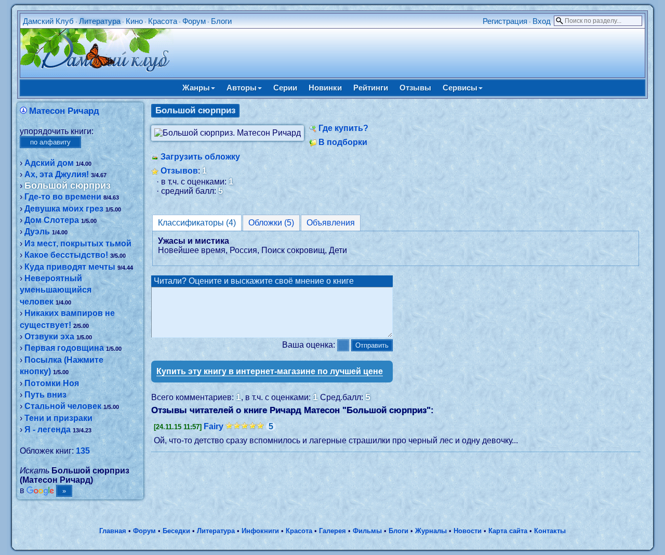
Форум (194, 21)
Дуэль (37, 231)
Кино (134, 21)
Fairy (213, 426)
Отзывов (179, 170)
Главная (112, 531)
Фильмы (367, 531)
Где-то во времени (62, 196)
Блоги (221, 21)
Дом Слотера (51, 220)
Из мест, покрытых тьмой (77, 243)
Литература (100, 21)
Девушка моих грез (63, 208)
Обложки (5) (271, 222)
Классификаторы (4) (197, 222)
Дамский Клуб (48, 21)
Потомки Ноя (51, 383)
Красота (162, 21)
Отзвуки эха (49, 336)
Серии (285, 87)
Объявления (331, 222)
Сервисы (460, 87)
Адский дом (49, 162)
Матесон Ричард (64, 111)
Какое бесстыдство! (66, 254)
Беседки (176, 531)
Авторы (242, 87)
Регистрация (505, 21)
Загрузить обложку (200, 156)
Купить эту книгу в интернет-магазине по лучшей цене (269, 371)
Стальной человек (62, 406)
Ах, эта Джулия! (56, 174)
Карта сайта (507, 531)
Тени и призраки (58, 418)
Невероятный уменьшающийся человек (55, 290)
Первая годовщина (64, 347)
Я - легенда (47, 429)
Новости (468, 531)
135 (83, 450)
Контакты (550, 531)
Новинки (325, 87)
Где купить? (343, 128)
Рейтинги (370, 87)
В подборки (342, 142)
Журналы (431, 531)
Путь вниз (45, 394)
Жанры (196, 87)
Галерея (332, 531)
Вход (542, 21)
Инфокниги (260, 531)
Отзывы (415, 87)
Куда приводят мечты (69, 266)
